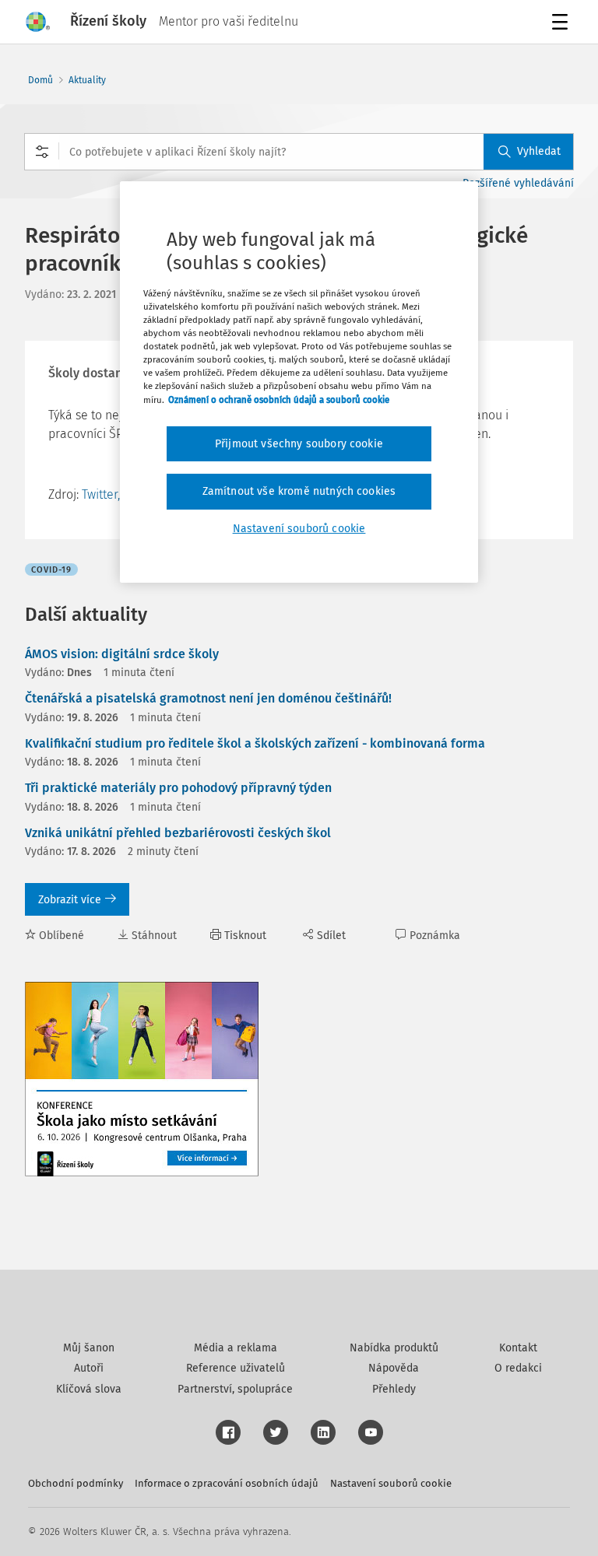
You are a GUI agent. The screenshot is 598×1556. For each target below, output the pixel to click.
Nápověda (393, 1368)
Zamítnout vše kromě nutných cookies (299, 491)
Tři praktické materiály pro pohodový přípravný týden (178, 787)
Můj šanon (88, 1347)
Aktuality (87, 80)
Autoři (89, 1368)
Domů (40, 80)
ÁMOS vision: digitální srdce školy (122, 654)
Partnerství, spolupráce (235, 1389)
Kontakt (518, 1347)
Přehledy (394, 1389)
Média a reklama (235, 1347)
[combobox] (299, 151)
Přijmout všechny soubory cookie (299, 443)
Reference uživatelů (235, 1368)
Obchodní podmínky (75, 1483)
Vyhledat (539, 151)
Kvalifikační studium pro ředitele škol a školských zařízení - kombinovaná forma (255, 743)
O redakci (518, 1368)
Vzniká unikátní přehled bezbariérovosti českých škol (178, 832)
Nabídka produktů (394, 1347)
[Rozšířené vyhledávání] (42, 152)
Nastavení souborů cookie (391, 1483)
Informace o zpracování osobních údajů (226, 1483)
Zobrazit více (69, 899)
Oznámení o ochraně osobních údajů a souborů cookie (278, 399)
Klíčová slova (88, 1389)
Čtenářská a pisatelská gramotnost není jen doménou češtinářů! (208, 698)
